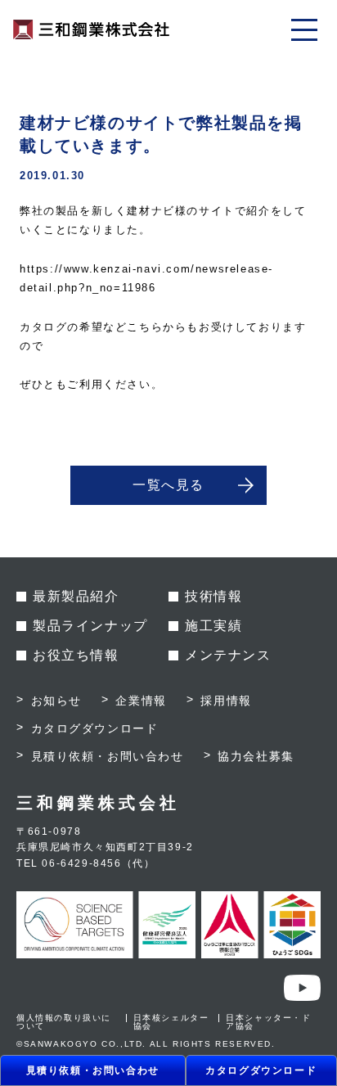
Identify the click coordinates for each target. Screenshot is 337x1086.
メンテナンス (228, 655)
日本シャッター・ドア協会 (268, 1021)
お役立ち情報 (76, 655)
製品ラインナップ (90, 626)
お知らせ (56, 700)
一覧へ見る (168, 485)
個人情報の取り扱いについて (63, 1021)
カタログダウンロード (261, 1070)
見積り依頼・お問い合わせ (93, 1070)
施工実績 (213, 626)
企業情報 (140, 700)
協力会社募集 (256, 756)
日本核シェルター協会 (171, 1021)
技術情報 (213, 596)
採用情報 (225, 700)
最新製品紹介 (76, 596)
